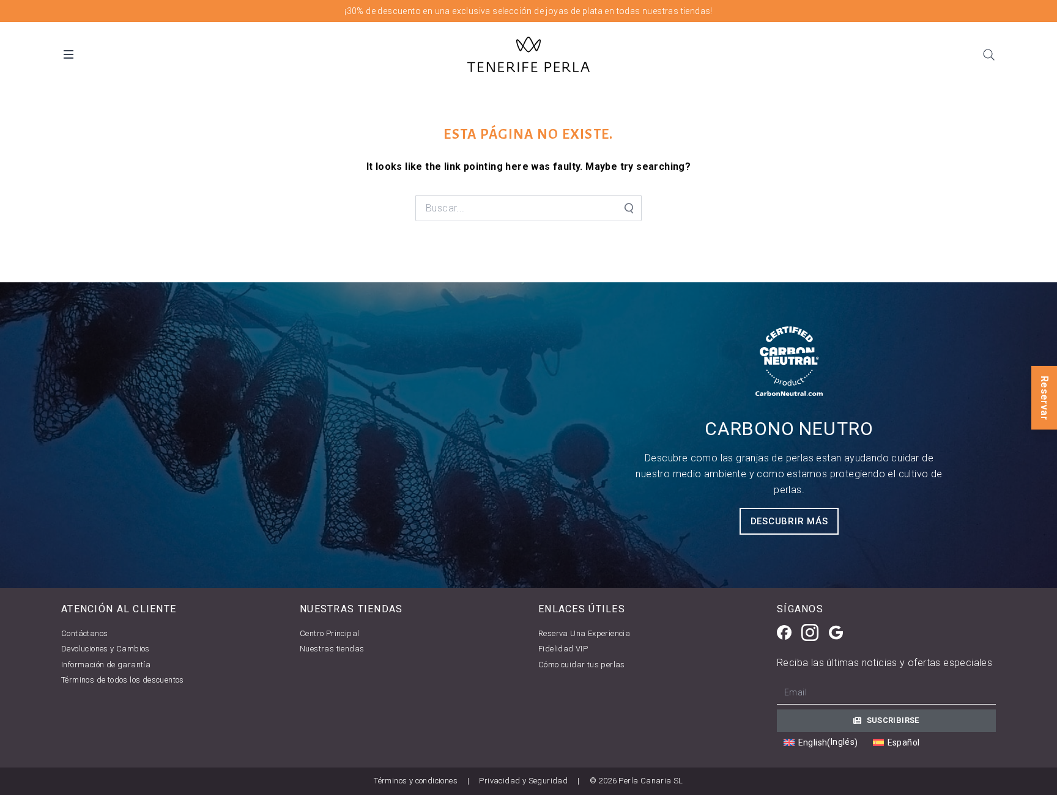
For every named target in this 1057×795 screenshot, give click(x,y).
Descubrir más (789, 521)
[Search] (988, 54)
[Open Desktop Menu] (68, 54)
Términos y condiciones (416, 780)
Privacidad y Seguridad (523, 780)
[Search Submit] (628, 208)
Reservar (1044, 397)
